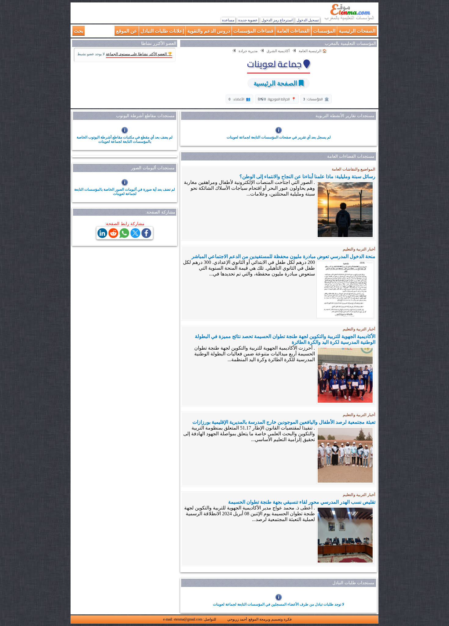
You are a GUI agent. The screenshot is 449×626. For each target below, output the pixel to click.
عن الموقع (126, 30)
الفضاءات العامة (293, 30)
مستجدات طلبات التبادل (353, 583)
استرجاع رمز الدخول (277, 20)
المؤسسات (324, 30)
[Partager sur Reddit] (113, 236)
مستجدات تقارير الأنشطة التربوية (345, 115)
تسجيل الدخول (308, 20)
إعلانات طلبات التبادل (162, 30)
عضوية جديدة (247, 20)
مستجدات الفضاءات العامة (350, 156)
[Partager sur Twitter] (135, 236)
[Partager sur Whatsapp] (124, 236)
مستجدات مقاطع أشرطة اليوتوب (145, 115)
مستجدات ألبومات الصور (153, 168)
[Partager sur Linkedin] (102, 236)
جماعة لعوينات (275, 64)
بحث (78, 30)
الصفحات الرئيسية (357, 30)
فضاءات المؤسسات (253, 30)
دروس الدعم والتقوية (208, 30)
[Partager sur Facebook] (146, 236)
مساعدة (228, 20)
